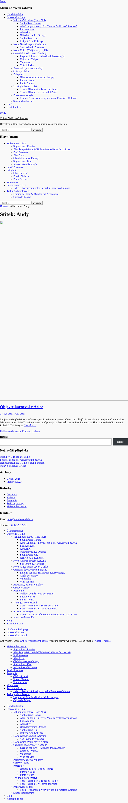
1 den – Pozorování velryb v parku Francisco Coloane (48, 98)
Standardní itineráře (23, 101)
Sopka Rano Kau (29, 38)
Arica (18, 431)
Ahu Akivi (25, 32)
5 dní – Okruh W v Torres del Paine (39, 89)
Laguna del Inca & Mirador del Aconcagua (42, 56)
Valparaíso (25, 62)
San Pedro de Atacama (32, 47)
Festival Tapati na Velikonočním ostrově (21, 459)
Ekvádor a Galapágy (17, 629)
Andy (11, 431)
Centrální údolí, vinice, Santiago (30, 53)
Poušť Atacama (15, 167)
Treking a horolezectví (25, 86)
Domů (4, 206)
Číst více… (30, 425)
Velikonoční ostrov (16, 143)
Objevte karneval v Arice (21, 407)
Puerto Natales (27, 80)
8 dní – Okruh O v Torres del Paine (38, 92)
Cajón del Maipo (29, 59)
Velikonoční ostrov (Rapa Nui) (29, 20)
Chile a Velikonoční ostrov (14, 118)
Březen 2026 (13, 478)
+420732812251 (18, 525)
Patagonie (18, 74)
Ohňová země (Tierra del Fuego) (37, 77)
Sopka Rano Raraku (30, 23)
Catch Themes (102, 640)
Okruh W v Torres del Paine (15, 456)
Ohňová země (20, 173)
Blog (9, 104)
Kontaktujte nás (15, 107)
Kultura (4, 431)
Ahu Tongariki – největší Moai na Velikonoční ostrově (48, 26)
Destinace (12, 494)
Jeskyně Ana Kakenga (32, 41)
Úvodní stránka (15, 14)
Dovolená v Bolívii (17, 635)
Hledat (4, 436)
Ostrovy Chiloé (21, 71)
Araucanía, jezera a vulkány (28, 68)
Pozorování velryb (23, 95)
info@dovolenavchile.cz (20, 519)
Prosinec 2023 (14, 481)
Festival (26, 431)
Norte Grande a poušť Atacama (29, 44)
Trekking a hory (15, 503)
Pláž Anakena (27, 29)
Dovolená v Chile (16, 17)
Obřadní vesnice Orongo (33, 35)
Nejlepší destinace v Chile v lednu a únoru (22, 462)
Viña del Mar (27, 65)
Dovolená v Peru (15, 632)
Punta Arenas (27, 83)
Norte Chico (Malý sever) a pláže (30, 50)
